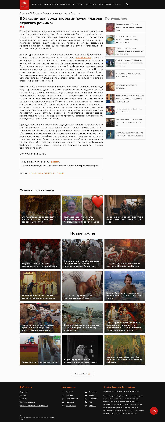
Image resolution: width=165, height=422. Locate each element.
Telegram (54, 162)
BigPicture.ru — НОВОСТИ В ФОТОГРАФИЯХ (122, 391)
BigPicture (35, 13)
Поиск (134, 4)
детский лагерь (83, 57)
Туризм (74, 13)
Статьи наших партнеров (55, 13)
